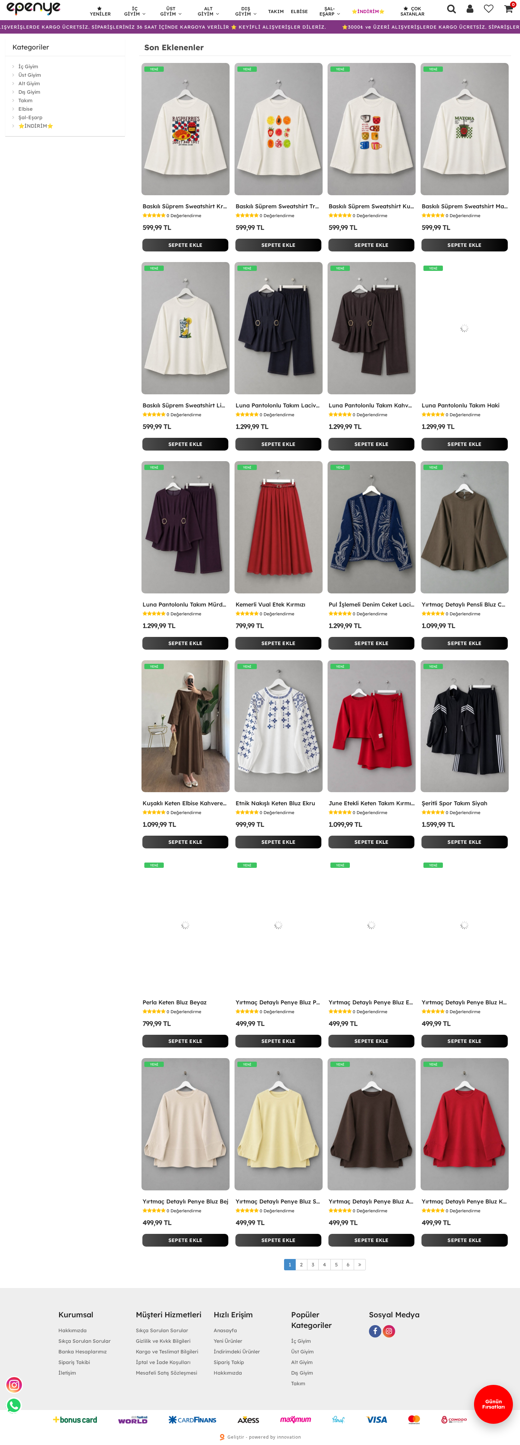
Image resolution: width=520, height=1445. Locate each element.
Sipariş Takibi (74, 1362)
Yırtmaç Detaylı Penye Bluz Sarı (279, 1201)
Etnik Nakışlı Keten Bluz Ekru (275, 803)
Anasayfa (225, 1330)
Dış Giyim (243, 11)
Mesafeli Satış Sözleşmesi (166, 1373)
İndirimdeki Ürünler (237, 1351)
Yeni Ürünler (228, 1341)
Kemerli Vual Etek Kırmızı (270, 604)
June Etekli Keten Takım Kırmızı (372, 803)
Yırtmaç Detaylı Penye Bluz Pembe (279, 1002)
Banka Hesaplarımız (82, 1351)
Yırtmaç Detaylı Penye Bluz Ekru (372, 1002)
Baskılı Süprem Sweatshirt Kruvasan (186, 206)
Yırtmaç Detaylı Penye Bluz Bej (186, 1201)
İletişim (67, 1373)
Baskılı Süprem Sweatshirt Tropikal (279, 206)
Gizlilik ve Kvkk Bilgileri (163, 1341)
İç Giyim (132, 11)
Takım (276, 11)
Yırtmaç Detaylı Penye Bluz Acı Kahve (372, 1201)
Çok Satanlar (412, 11)
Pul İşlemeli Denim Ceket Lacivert (372, 604)
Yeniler (100, 14)
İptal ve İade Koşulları (163, 1362)
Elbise (299, 11)
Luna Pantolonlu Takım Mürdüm (186, 604)
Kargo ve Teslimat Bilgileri (167, 1351)
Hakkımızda (72, 1330)
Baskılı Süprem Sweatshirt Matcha (465, 206)
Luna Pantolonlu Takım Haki (460, 405)
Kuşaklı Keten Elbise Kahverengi (186, 803)
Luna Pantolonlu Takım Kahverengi (372, 405)
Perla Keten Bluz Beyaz (175, 1002)
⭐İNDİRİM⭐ (368, 11)
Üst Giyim (168, 11)
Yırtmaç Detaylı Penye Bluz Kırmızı (465, 1201)
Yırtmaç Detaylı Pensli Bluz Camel (465, 604)
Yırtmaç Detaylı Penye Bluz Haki (465, 1002)
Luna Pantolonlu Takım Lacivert (279, 405)
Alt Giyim (205, 11)
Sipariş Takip (229, 1362)
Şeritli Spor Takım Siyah (454, 803)
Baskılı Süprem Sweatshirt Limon (186, 405)
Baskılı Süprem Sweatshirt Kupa (372, 206)
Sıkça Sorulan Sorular (84, 1341)
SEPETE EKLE (185, 245)
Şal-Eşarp (327, 11)
